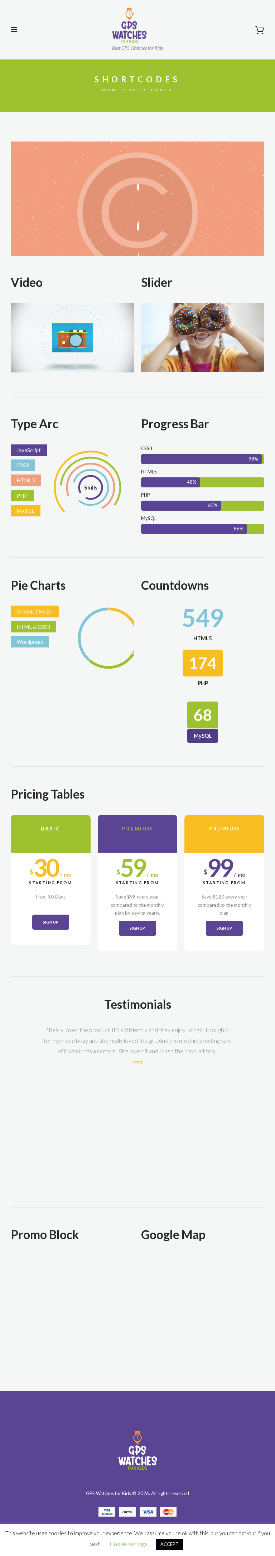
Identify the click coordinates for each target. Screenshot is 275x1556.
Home (112, 90)
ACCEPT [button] (169, 1544)
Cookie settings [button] (128, 1544)
